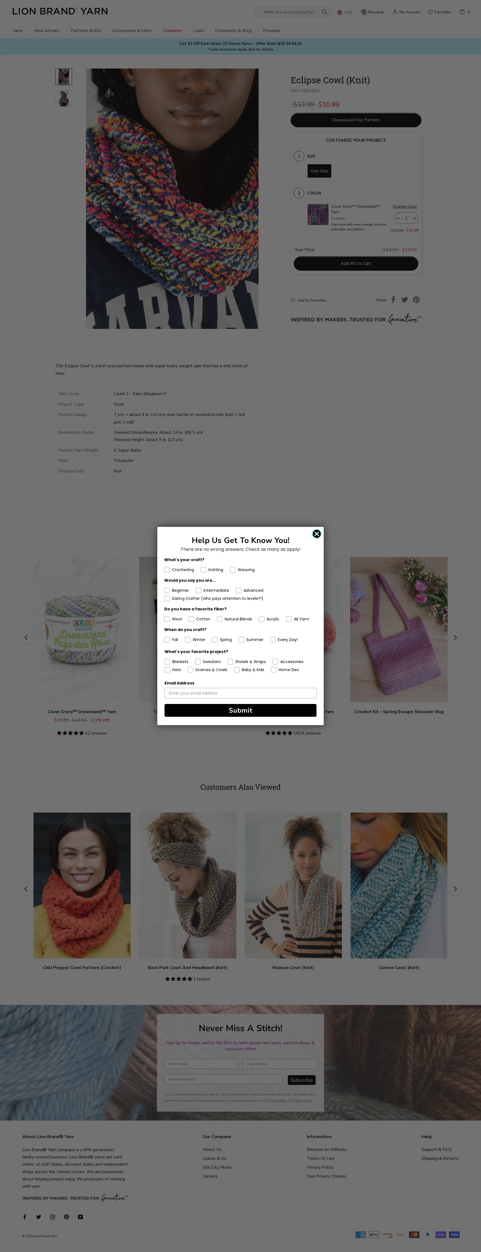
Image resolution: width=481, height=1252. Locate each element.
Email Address (179, 683)
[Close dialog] (316, 533)
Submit (240, 710)
